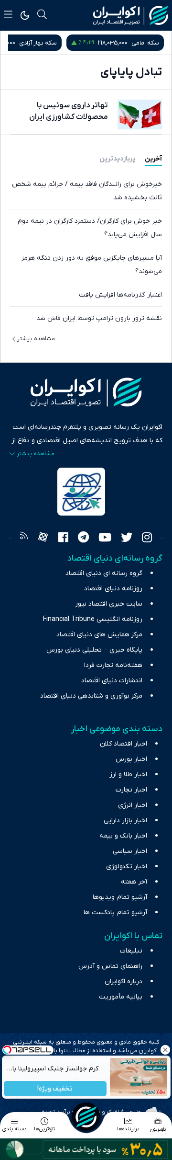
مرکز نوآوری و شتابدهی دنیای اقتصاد (91, 696)
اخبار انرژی (132, 805)
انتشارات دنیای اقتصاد (111, 680)
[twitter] (126, 538)
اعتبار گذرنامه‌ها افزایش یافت (120, 294)
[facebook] (63, 538)
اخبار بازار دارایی (125, 820)
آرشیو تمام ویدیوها (120, 897)
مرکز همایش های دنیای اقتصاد (99, 634)
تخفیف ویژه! (55, 1088)
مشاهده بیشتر (36, 339)
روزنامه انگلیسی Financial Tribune (92, 619)
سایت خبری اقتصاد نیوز (108, 604)
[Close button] (165, 1050)
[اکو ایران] (130, 15)
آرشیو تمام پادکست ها (115, 912)
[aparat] (43, 538)
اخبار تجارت (131, 789)
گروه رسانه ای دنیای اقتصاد (103, 573)
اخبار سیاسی (130, 851)
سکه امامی (145, 43)
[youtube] (104, 538)
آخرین (153, 158)
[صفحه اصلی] (86, 1117)
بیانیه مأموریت (120, 996)
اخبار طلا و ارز (128, 774)
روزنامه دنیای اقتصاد (113, 588)
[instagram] (147, 538)
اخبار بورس (131, 759)
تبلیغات (131, 950)
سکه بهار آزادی (38, 43)
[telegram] (83, 538)
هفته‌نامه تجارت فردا (113, 665)
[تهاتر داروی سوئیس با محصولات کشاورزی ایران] (140, 114)
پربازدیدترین (117, 158)
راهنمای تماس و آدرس (110, 966)
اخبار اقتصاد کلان (123, 743)
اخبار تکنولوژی (126, 866)
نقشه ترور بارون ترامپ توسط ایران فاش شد (99, 318)
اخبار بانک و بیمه (123, 835)
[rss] (24, 538)
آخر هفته (134, 881)
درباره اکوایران (123, 981)
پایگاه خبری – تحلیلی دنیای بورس (94, 650)
